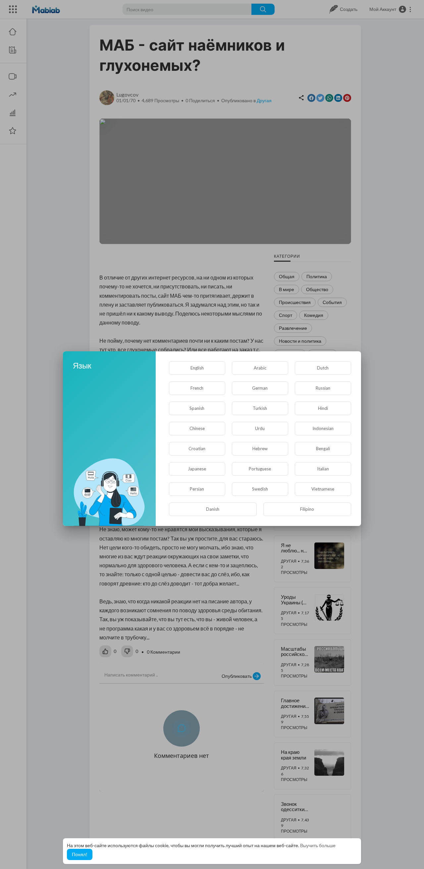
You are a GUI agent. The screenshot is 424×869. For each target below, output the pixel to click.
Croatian (196, 448)
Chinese (197, 428)
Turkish (260, 408)
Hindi (323, 408)
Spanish (196, 408)
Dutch (323, 367)
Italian (323, 468)
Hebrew (260, 448)
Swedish (260, 489)
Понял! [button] (79, 854)
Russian (323, 388)
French (196, 388)
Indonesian (323, 428)
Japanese (197, 468)
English (197, 367)
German (260, 388)
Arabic (260, 367)
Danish (212, 509)
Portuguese (260, 468)
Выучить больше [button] (318, 845)
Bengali (323, 448)
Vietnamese (322, 489)
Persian (197, 489)
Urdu (260, 428)
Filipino (307, 509)
